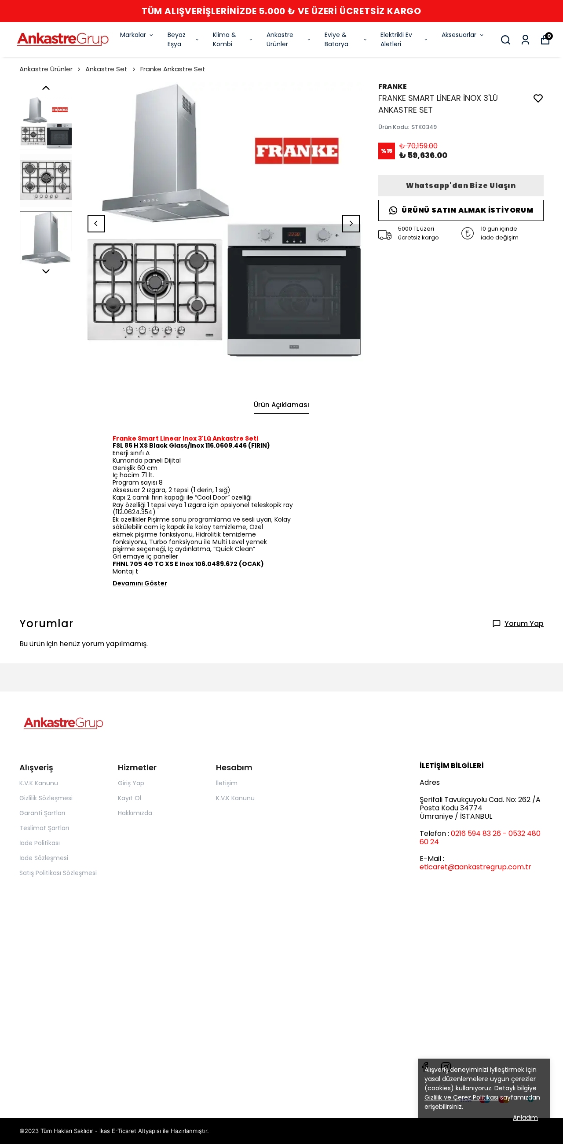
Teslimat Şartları (44, 828)
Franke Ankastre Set (172, 69)
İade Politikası (39, 843)
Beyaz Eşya (177, 39)
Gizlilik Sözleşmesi (46, 798)
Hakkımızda (135, 813)
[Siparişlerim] (525, 39)
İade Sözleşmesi (43, 857)
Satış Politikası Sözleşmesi (58, 872)
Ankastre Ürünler (280, 39)
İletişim (227, 783)
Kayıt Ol (129, 798)
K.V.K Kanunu (38, 783)
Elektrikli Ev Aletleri (396, 39)
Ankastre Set (106, 69)
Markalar (133, 34)
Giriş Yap (131, 783)
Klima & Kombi (224, 39)
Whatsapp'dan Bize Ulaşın (461, 185)
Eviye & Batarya (336, 39)
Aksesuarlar (459, 34)
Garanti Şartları (42, 813)
